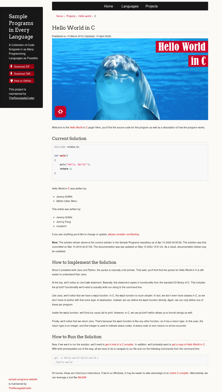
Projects (152, 5)
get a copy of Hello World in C (188, 344)
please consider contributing (123, 234)
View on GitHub (22, 80)
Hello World (76, 127)
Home (108, 5)
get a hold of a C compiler (119, 344)
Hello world (85, 16)
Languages (130, 5)
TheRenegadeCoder (21, 98)
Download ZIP (21, 66)
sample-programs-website (23, 379)
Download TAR (22, 73)
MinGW (82, 377)
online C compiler (179, 373)
